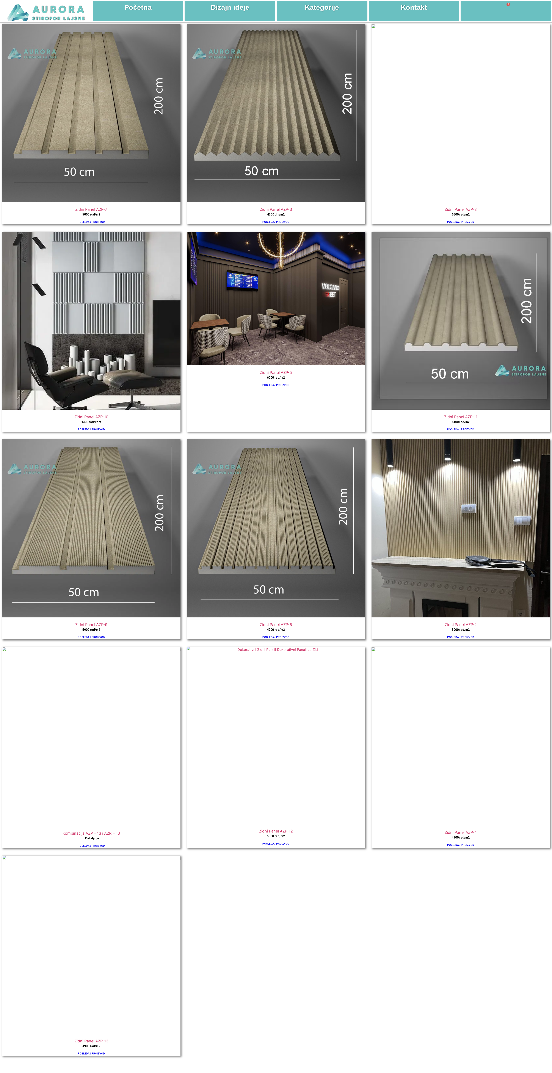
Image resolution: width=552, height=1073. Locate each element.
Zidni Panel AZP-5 (276, 372)
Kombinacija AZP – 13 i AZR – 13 (91, 833)
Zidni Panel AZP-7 (91, 209)
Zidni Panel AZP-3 (276, 209)
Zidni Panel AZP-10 (91, 417)
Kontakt (414, 7)
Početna (138, 7)
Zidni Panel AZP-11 (460, 417)
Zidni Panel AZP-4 (461, 832)
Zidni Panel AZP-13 (91, 1041)
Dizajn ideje (230, 7)
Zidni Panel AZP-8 (461, 209)
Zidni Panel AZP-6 (276, 624)
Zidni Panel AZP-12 (276, 831)
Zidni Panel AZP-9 (91, 624)
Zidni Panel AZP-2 (461, 624)
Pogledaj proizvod (91, 221)
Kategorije (322, 7)
